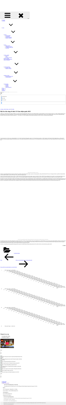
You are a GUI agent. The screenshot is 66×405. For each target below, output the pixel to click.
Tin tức (3, 27)
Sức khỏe (7, 84)
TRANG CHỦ (4, 381)
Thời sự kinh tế (8, 45)
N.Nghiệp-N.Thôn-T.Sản (9, 47)
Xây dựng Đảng (8, 35)
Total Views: (4, 337)
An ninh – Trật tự (8, 67)
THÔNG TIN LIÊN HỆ (5, 383)
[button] (33, 350)
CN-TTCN (7, 48)
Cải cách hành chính (9, 37)
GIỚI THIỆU (4, 382)
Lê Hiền (13, 109)
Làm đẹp (7, 85)
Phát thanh (3, 90)
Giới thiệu (3, 20)
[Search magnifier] (1, 93)
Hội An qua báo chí (8, 87)
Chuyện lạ (7, 86)
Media (3, 89)
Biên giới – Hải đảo (8, 68)
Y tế (6, 56)
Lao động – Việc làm (9, 57)
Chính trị (5, 34)
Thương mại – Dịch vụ (9, 46)
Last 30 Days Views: (5, 336)
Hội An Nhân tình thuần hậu (8, 59)
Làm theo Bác (8, 36)
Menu (28, 18)
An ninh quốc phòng (17, 253)
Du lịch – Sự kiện (6, 58)
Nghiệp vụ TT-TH (6, 75)
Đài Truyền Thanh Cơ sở (9, 76)
